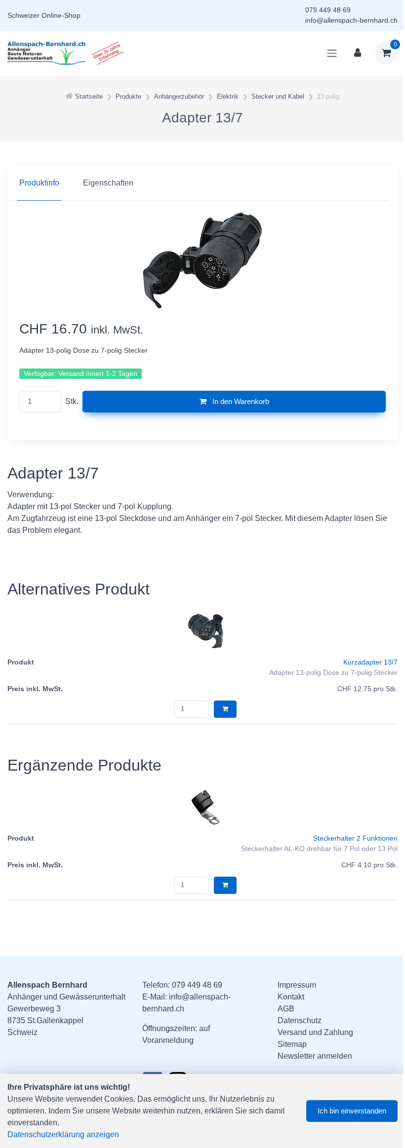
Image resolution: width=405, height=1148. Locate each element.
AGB (286, 1008)
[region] (202, 183)
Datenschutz (300, 1020)
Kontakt (291, 997)
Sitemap (292, 1044)
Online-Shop (61, 15)
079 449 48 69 (328, 10)
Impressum (297, 985)
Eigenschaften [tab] (108, 183)
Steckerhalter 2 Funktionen (355, 838)
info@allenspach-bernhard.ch (351, 20)
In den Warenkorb (239, 401)
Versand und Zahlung (315, 1032)
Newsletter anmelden (315, 1056)
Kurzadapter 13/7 (370, 662)
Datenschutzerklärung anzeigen (63, 1134)
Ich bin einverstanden (352, 1111)
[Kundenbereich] (357, 53)
